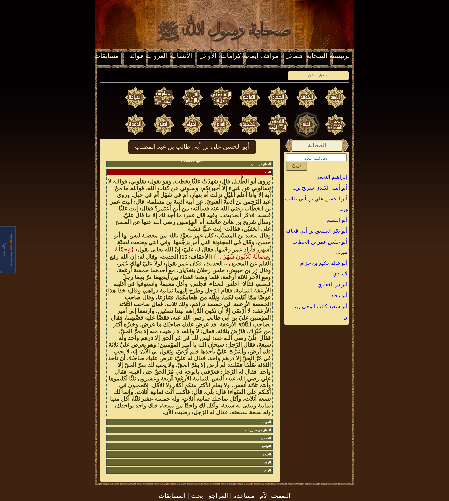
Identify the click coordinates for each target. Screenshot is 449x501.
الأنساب (181, 55)
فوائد (136, 55)
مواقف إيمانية (260, 55)
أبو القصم (337, 220)
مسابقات (106, 55)
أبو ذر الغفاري (332, 284)
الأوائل (207, 55)
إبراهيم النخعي (331, 177)
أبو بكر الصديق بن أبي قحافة (316, 231)
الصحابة (316, 55)
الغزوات (157, 55)
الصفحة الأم (275, 495)
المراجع (218, 495)
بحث (197, 495)
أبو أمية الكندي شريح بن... (319, 188)
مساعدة (243, 495)
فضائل (294, 55)
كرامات (231, 55)
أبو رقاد (339, 295)
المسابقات (172, 495)
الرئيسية (340, 55)
